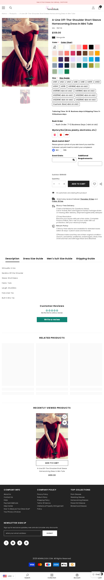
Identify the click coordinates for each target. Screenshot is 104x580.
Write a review (52, 319)
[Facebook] (6, 543)
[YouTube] (26, 543)
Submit (50, 533)
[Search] (10, 7)
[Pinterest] (19, 543)
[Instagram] (13, 543)
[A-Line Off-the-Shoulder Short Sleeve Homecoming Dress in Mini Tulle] (52, 436)
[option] (25, 52)
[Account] (93, 7)
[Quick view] (64, 422)
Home (4, 13)
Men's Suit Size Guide (59, 258)
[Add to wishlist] (64, 416)
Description (12, 258)
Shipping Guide (85, 258)
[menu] (3, 7)
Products (13, 13)
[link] (94, 184)
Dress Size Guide (33, 258)
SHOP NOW (63, 2)
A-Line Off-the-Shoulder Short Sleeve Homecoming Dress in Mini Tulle (52, 469)
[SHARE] (100, 184)
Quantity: (56, 179)
